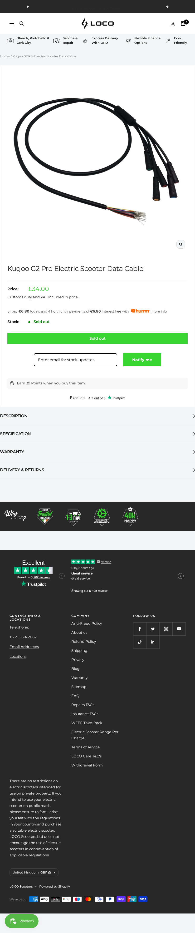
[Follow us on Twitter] (152, 628)
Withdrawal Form (87, 765)
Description (14, 415)
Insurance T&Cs (84, 714)
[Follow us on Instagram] (165, 628)
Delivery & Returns (22, 469)
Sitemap (78, 686)
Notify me (142, 360)
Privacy (77, 659)
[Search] (22, 23)
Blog (75, 668)
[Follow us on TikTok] (139, 641)
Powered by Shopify (54, 886)
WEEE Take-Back (86, 723)
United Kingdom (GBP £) (32, 872)
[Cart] (183, 23)
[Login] (173, 24)
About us (79, 632)
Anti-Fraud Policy (86, 623)
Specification (15, 433)
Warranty (12, 451)
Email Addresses (24, 646)
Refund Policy (83, 641)
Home (5, 56)
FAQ (75, 695)
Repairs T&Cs (82, 704)
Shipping (79, 650)
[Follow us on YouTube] (178, 628)
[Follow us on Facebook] (139, 628)
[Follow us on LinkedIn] (152, 641)
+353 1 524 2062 (23, 637)
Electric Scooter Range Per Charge (94, 735)
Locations (18, 656)
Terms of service (85, 747)
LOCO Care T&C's (86, 756)
